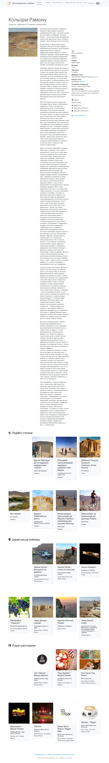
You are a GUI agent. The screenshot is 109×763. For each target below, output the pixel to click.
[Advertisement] (54, 12)
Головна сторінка (39, 3)
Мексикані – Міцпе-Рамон (17, 727)
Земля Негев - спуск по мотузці (66, 568)
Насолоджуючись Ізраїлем (23, 3)
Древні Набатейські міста (40, 516)
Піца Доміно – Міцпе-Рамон (64, 674)
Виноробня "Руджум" (15, 621)
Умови (49, 754)
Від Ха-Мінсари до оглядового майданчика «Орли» (42, 464)
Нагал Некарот (88, 567)
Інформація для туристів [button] (73, 2)
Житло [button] (48, 2)
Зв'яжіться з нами (68, 754)
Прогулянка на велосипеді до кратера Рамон (88, 516)
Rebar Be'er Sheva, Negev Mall (64, 729)
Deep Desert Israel (87, 621)
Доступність (57, 754)
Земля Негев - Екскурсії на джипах (41, 569)
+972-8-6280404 (79, 115)
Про (85, 2)
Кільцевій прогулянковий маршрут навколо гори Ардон (65, 465)
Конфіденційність (40, 754)
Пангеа (37, 726)
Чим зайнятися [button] (57, 2)
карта (95, 77)
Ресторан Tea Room (88, 674)
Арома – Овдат (88, 722)
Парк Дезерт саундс (40, 621)
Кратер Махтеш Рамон (65, 621)
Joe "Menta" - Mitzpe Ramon (41, 674)
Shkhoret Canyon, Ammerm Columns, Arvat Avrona (90, 464)
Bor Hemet (15, 514)
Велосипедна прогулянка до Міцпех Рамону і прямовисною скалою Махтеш (66, 519)
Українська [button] (92, 3)
